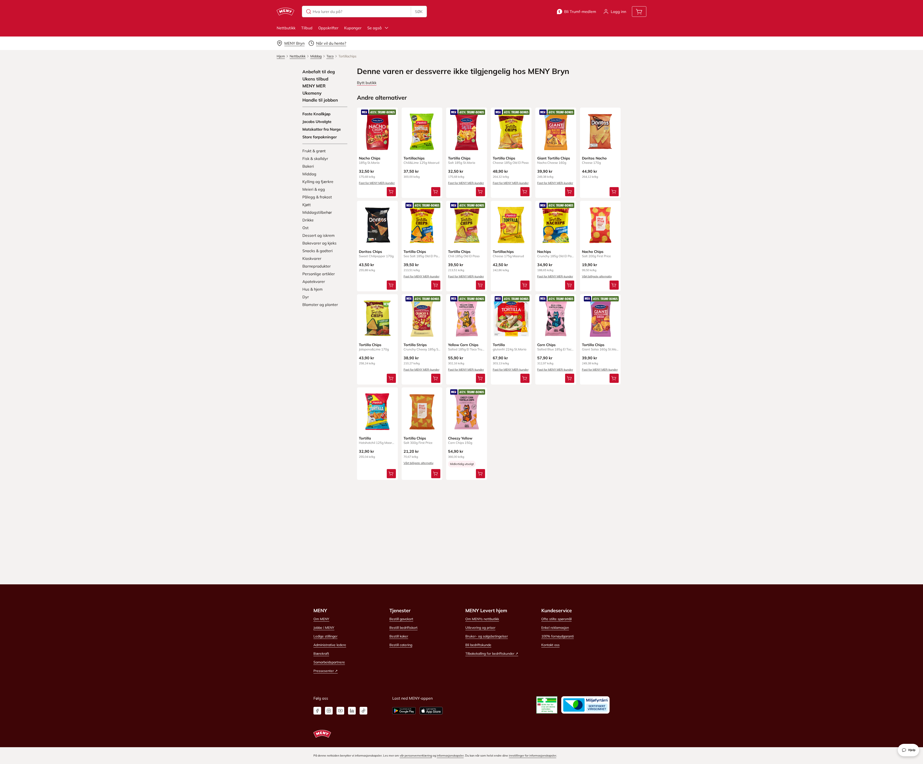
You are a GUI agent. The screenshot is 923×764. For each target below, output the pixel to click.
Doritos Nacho (594, 158)
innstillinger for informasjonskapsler (532, 755)
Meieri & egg (313, 189)
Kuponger (353, 27)
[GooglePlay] (404, 711)
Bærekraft (321, 653)
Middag (309, 173)
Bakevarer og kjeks (319, 243)
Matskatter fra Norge (321, 129)
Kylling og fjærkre (317, 181)
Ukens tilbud (315, 79)
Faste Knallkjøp (316, 113)
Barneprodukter (316, 266)
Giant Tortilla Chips (553, 158)
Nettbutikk (286, 27)
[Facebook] (317, 711)
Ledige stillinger (325, 636)
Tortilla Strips (415, 344)
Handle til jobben (320, 100)
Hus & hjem (312, 289)
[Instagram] (329, 711)
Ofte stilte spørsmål (556, 619)
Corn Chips (546, 344)
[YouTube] (340, 711)
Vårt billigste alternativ (597, 276)
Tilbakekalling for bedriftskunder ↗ (491, 653)
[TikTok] (363, 711)
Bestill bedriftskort (403, 627)
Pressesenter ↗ (325, 671)
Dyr (305, 296)
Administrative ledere (329, 645)
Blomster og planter (320, 304)
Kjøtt (306, 204)
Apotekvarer (313, 281)
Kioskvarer (311, 258)
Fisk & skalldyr (315, 158)
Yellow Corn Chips (463, 344)
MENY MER (314, 86)
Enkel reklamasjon (555, 627)
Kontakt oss (550, 645)
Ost (305, 227)
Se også (374, 27)
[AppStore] (431, 711)
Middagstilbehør (317, 212)
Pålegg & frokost (317, 197)
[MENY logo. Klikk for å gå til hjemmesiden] (285, 11)
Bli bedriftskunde (478, 645)
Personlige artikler (318, 273)
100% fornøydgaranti (557, 636)
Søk (419, 11)
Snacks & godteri (317, 250)
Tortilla (499, 344)
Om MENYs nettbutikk (482, 619)
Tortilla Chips (459, 158)
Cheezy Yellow (460, 438)
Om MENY (321, 619)
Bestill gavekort (401, 619)
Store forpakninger (319, 136)
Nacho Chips (369, 158)
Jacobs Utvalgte (316, 121)
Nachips (544, 251)
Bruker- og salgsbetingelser (486, 636)
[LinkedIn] (352, 711)
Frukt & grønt (314, 150)
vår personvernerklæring (416, 755)
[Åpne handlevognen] (639, 11)
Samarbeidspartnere (329, 662)
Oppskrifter (328, 27)
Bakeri (308, 166)
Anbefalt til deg (318, 71)
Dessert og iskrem (318, 235)
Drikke (308, 220)
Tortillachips (414, 158)
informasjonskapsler (450, 755)
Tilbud (306, 27)
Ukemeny (312, 93)
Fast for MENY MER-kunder (377, 183)
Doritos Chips (370, 251)
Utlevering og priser (480, 627)
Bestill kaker (398, 636)
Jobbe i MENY (323, 627)
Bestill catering (400, 645)
